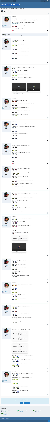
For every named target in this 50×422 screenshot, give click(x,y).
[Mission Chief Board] (25, 4)
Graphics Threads (5, 411)
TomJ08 (6, 12)
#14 (47, 371)
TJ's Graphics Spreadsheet (15, 23)
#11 (47, 282)
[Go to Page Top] (49, 421)
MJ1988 (4, 413)
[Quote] (47, 30)
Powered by (25, 420)
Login (22, 402)
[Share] (48, 13)
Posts (3, 26)
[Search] (47, 1)
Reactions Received (4, 25)
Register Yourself (26, 402)
